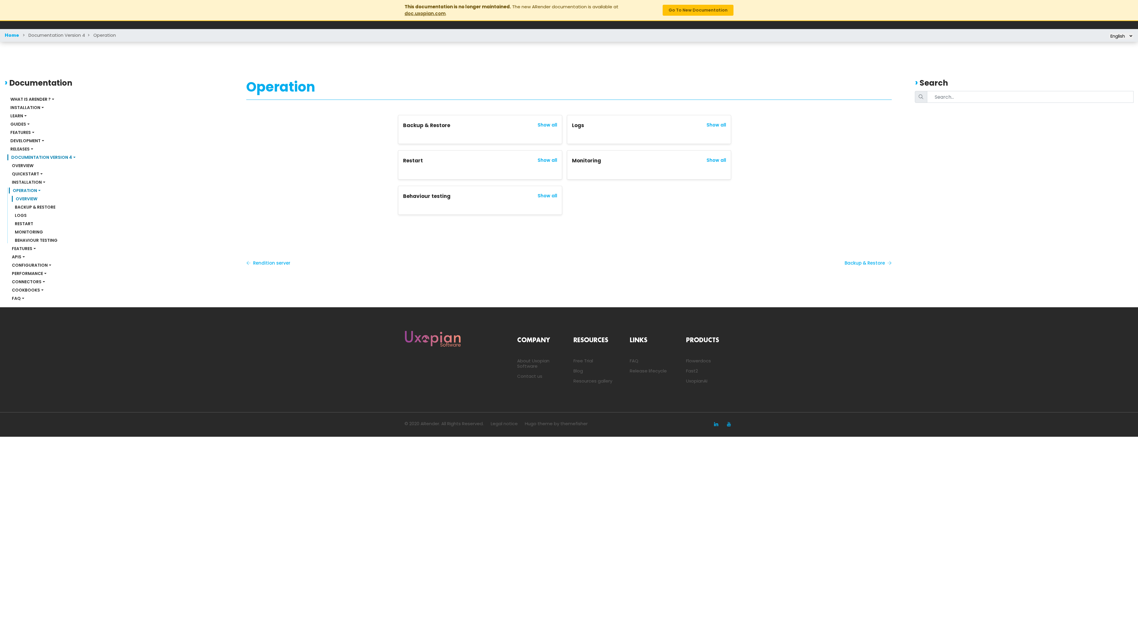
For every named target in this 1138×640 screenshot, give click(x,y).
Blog (578, 371)
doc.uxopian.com (425, 13)
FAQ (16, 298)
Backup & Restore (35, 207)
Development (25, 141)
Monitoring (29, 232)
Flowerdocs (698, 361)
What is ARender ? (30, 99)
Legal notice (504, 423)
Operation (104, 35)
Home (12, 35)
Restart (24, 224)
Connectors (26, 282)
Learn (16, 116)
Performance (27, 273)
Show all (547, 125)
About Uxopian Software (533, 363)
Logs (21, 215)
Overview (22, 166)
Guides (18, 124)
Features (20, 132)
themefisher (574, 423)
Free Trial (583, 361)
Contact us (529, 376)
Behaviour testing (36, 240)
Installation (25, 108)
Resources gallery (592, 381)
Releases (20, 149)
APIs (16, 257)
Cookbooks (26, 290)
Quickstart (25, 174)
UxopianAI (696, 381)
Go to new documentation (698, 10)
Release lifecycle (648, 371)
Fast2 (692, 371)
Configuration (30, 265)
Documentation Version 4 (56, 35)
